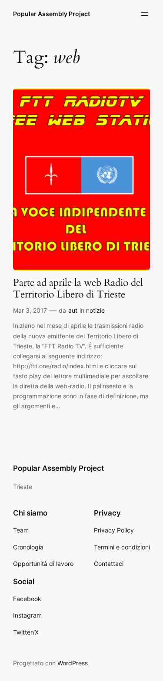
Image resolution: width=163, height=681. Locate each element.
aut (72, 310)
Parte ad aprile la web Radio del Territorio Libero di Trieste (78, 289)
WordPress (72, 663)
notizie (95, 310)
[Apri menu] (145, 14)
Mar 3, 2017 (30, 310)
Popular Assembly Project (51, 13)
